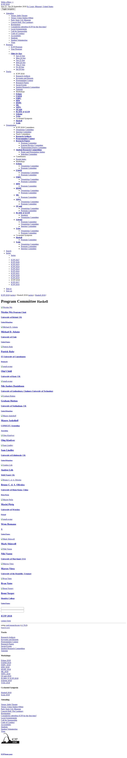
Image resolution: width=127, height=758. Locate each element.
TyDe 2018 (5, 683)
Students (14, 38)
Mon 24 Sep (21, 58)
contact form (6, 621)
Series (13, 255)
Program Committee (29, 143)
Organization (11, 125)
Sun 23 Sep (20, 56)
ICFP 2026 (15, 262)
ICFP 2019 (15, 278)
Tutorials (19, 89)
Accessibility (16, 36)
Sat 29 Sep (20, 69)
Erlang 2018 (6, 660)
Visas (13, 42)
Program (9, 45)
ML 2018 (4, 672)
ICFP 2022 (15, 271)
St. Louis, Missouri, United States (40, 6)
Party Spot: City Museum (21, 20)
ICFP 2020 (15, 275)
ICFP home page (7, 754)
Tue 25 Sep (20, 60)
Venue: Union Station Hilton (22, 18)
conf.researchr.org (13, 625)
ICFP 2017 (15, 282)
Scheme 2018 (6, 680)
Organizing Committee (25, 130)
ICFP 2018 (5, 295)
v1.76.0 (24, 625)
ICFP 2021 (15, 273)
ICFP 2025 (15, 264)
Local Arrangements (19, 29)
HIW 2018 (5, 667)
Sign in (9, 289)
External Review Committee (32, 145)
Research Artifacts (23, 76)
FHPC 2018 (6, 665)
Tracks (8, 71)
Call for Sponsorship (19, 31)
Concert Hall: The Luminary (22, 22)
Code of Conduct (17, 33)
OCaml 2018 (6, 676)
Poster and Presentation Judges (33, 152)
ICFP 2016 (15, 284)
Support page (5, 628)
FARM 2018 (6, 663)
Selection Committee (29, 154)
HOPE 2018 (6, 669)
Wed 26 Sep (20, 62)
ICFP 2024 (15, 267)
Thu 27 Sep (20, 65)
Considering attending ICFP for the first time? (29, 27)
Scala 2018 (5, 695)
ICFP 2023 (15, 269)
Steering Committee (23, 132)
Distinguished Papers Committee (33, 147)
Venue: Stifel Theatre (19, 16)
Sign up (9, 291)
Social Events (21, 85)
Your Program (16, 49)
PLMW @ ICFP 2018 (9, 678)
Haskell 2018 (40, 295)
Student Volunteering (19, 40)
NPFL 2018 (5, 674)
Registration (15, 24)
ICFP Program (16, 47)
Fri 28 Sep (20, 67)
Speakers (24, 215)
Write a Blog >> (7, 2)
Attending (10, 13)
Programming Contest (24, 80)
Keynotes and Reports (24, 78)
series (13, 295)
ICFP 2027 (15, 260)
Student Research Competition (28, 87)
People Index (21, 159)
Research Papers (22, 83)
